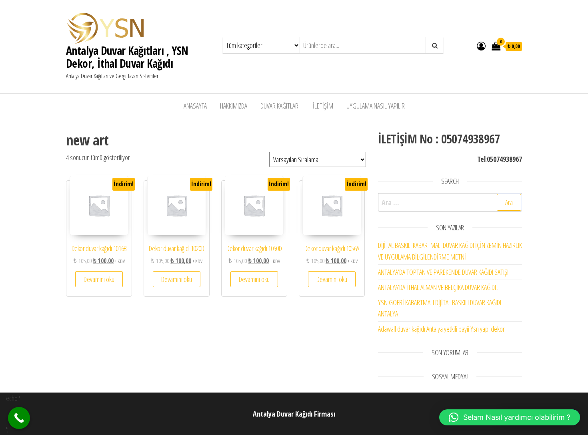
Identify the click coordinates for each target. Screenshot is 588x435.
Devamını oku (99, 279)
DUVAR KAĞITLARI (280, 106)
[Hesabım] (481, 46)
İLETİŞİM (323, 106)
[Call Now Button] (19, 418)
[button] (509, 417)
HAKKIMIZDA (233, 106)
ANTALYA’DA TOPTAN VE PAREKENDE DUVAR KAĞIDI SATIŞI (443, 272)
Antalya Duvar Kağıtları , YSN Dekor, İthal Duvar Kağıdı (127, 57)
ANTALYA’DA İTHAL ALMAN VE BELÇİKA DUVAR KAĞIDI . (438, 287)
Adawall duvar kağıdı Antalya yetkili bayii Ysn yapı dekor (441, 329)
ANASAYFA (195, 106)
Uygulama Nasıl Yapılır (375, 106)
